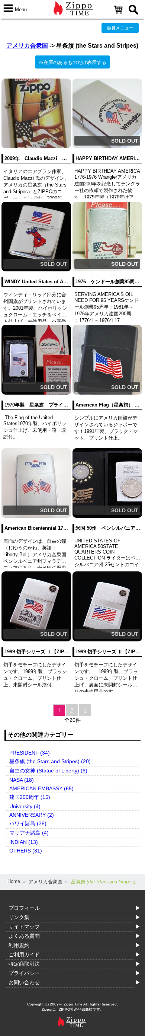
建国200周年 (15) (29, 797)
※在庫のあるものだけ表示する (72, 62)
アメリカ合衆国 (27, 45)
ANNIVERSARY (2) (31, 815)
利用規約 (19, 945)
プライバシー (24, 973)
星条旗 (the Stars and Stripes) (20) (50, 761)
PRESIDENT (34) (29, 753)
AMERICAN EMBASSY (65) (41, 788)
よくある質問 (24, 936)
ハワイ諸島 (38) (27, 823)
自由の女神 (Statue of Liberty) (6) (48, 771)
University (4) (25, 806)
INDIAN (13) (23, 842)
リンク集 (19, 917)
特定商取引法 (24, 964)
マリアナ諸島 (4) (29, 833)
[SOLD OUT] (107, 146)
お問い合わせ (24, 982)
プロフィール (24, 908)
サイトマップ (24, 927)
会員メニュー (120, 28)
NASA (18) (21, 780)
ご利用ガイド (24, 954)
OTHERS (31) (25, 851)
